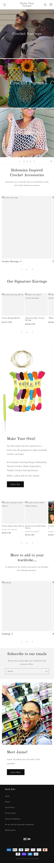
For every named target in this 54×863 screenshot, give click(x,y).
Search (7, 802)
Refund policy (10, 830)
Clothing (6, 634)
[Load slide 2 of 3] (27, 161)
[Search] (45, 5)
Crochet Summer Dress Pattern (13, 526)
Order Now (15, 484)
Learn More (16, 772)
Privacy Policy (10, 813)
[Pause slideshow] (51, 161)
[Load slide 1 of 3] (23, 161)
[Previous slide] (19, 161)
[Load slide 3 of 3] (30, 161)
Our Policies (10, 807)
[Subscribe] (46, 671)
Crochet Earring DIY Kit (11, 318)
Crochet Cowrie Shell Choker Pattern (35, 527)
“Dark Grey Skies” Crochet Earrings (35, 319)
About (7, 796)
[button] (4, 5)
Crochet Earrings (10, 261)
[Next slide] (34, 161)
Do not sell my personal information (19, 824)
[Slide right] (32, 269)
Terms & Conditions (13, 819)
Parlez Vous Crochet (24, 858)
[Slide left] (21, 269)
